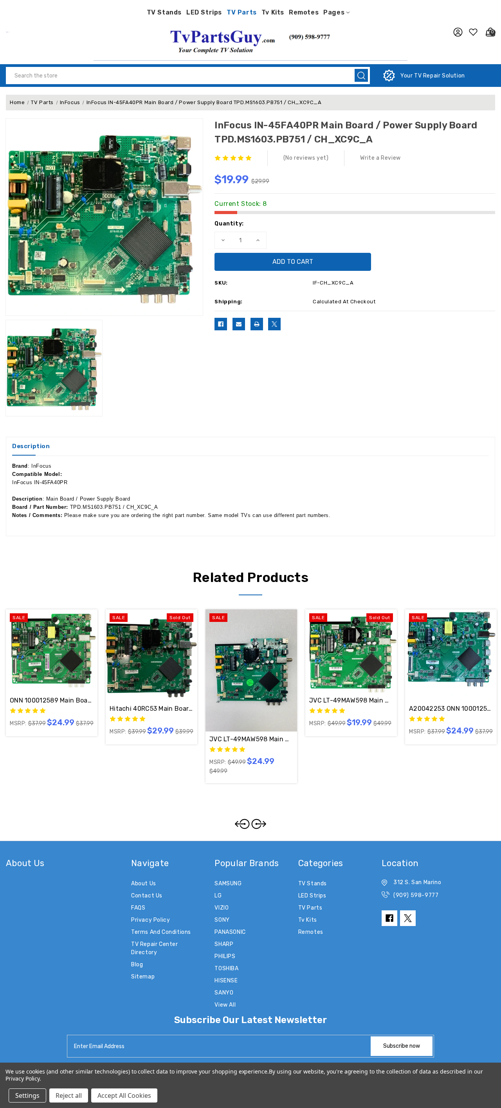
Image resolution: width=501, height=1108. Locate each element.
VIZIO (221, 907)
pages (333, 12)
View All (225, 1005)
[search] (361, 75)
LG (218, 895)
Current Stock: (240, 203)
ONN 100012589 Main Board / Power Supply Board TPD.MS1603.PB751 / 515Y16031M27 (52, 700)
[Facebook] (220, 324)
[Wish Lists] (472, 32)
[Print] (256, 324)
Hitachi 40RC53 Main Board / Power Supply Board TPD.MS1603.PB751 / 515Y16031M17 (151, 708)
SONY (221, 920)
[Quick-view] (42, 645)
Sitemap (143, 976)
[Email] (238, 324)
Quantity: (228, 223)
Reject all (69, 1095)
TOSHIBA (226, 968)
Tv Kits (272, 12)
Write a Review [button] (380, 158)
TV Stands (164, 12)
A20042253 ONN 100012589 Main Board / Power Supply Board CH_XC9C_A (451, 708)
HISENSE (226, 980)
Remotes (304, 12)
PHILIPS (224, 956)
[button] (250, 40)
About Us (143, 883)
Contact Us (146, 895)
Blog (137, 964)
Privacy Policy (150, 920)
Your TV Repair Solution (432, 75)
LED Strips (204, 12)
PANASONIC (229, 932)
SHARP (223, 944)
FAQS (138, 907)
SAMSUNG (227, 883)
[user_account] (456, 32)
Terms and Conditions (161, 932)
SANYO (223, 992)
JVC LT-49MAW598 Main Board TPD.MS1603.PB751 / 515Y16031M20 (351, 700)
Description (31, 446)
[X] (274, 324)
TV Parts (242, 12)
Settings (27, 1095)
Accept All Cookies (124, 1095)
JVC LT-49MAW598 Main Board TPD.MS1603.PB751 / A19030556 (251, 739)
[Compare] (61, 645)
